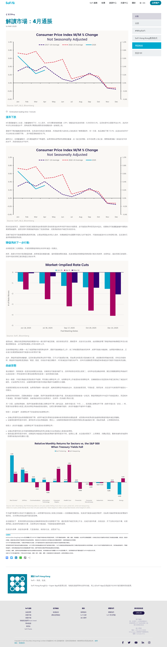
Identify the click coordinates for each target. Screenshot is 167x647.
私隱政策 (56, 612)
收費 (103, 3)
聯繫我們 (111, 608)
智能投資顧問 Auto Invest (28, 620)
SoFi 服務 (28, 608)
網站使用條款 (56, 615)
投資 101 (138, 53)
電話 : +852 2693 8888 (138, 630)
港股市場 (28, 618)
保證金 (28, 626)
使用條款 (56, 608)
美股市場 (28, 615)
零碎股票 (28, 623)
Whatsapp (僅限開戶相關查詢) (139, 632)
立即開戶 (155, 3)
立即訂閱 (139, 613)
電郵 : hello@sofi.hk (139, 634)
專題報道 (139, 45)
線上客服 (139, 628)
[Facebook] (123, 642)
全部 (137, 23)
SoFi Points (28, 629)
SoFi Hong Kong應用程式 (146, 38)
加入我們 (83, 618)
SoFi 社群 (83, 615)
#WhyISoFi (140, 31)
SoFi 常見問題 (111, 615)
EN (144, 3)
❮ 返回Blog (10, 14)
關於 (83, 608)
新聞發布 (83, 612)
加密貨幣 (28, 612)
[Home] (11, 3)
